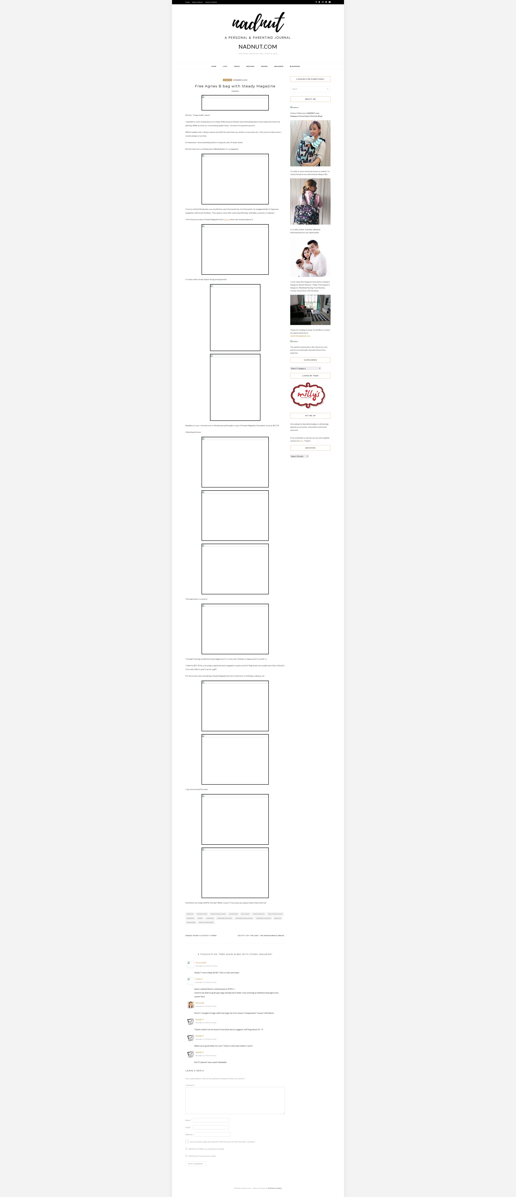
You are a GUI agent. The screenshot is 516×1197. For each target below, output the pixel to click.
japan (200, 918)
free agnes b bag (275, 914)
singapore (191, 922)
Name (188, 1120)
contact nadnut (211, 2)
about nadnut (197, 2)
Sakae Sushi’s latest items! (201, 936)
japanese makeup (263, 918)
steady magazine (206, 922)
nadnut (200, 1020)
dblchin (200, 1003)
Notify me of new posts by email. (202, 1156)
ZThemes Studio (275, 1188)
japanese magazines (244, 918)
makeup (277, 918)
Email (188, 1127)
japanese (210, 918)
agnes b (190, 914)
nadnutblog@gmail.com (300, 336)
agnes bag (233, 914)
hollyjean (201, 963)
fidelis (199, 979)
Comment (190, 1085)
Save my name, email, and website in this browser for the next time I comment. (222, 1142)
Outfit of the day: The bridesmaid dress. (261, 936)
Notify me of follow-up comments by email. (206, 1149)
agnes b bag (202, 914)
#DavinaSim (295, 66)
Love (225, 66)
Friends (264, 66)
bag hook (245, 914)
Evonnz (226, 219)
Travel (237, 66)
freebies (190, 918)
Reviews (227, 80)
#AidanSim (278, 66)
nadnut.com (258, 46)
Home (187, 2)
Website (189, 1134)
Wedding (250, 66)
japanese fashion (224, 918)
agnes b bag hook (218, 914)
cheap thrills (258, 914)
